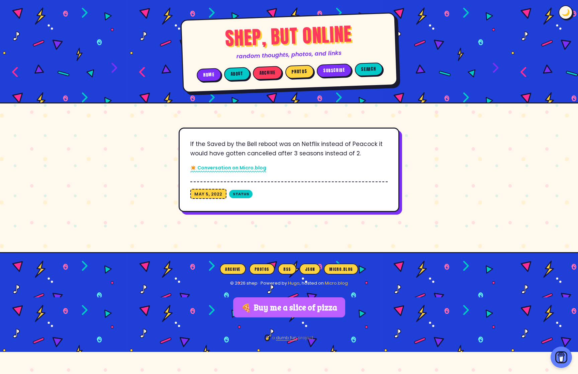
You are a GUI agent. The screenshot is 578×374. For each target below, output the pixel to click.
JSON (310, 269)
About (237, 73)
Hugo (294, 283)
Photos (299, 71)
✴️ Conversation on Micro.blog (228, 167)
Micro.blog (341, 269)
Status (241, 194)
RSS (287, 269)
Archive (268, 72)
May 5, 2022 (208, 194)
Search (368, 69)
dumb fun (286, 337)
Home (209, 74)
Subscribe (334, 70)
